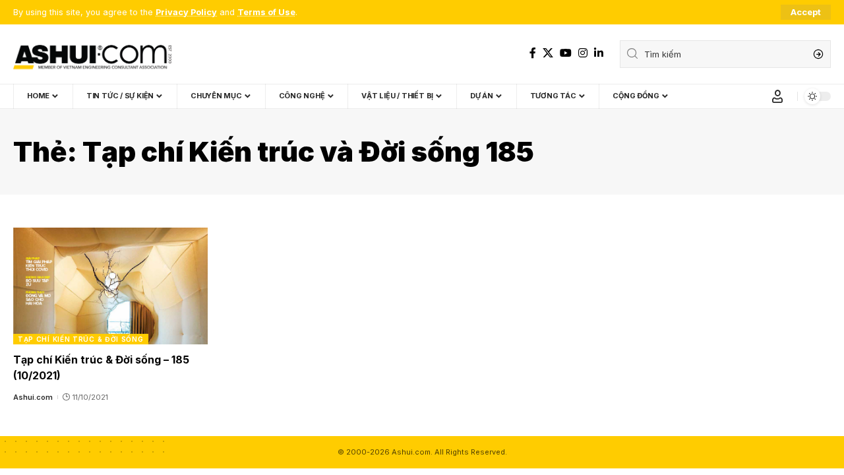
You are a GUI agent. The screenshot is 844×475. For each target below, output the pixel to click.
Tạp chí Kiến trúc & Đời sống (81, 339)
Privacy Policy (186, 12)
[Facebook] (532, 53)
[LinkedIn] (599, 53)
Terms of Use (266, 12)
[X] (548, 53)
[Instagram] (583, 53)
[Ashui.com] (92, 54)
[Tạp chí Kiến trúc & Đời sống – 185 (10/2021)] (110, 286)
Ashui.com (33, 397)
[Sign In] (777, 96)
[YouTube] (566, 53)
